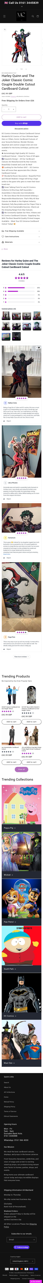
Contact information (28, 1278)
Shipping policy (15, 1278)
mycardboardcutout (20, 1272)
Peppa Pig (8, 828)
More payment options (21, 128)
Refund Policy (9, 1102)
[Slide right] (26, 69)
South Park (9, 969)
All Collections (9, 1092)
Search (6, 1082)
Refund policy (13, 1275)
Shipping (13, 96)
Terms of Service (10, 1111)
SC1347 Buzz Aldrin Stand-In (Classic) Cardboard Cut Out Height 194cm (31, 708)
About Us (7, 1087)
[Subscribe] (33, 1239)
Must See (8, 1063)
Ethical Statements (11, 1116)
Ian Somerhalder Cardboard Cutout (10, 748)
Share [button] (6, 249)
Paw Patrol (9, 922)
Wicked (7, 875)
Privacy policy (24, 1275)
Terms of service (35, 1275)
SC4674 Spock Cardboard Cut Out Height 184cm (11, 707)
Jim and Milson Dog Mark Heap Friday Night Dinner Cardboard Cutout (31, 749)
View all (21, 769)
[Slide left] (17, 69)
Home (6, 1097)
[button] (4, 16)
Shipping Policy (9, 1107)
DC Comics (9, 1016)
